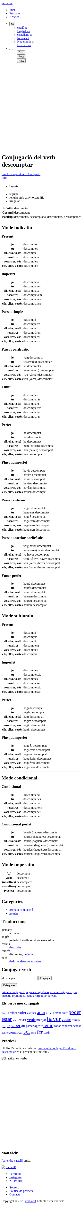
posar (33, 1032)
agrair (38, 1026)
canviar (31, 1012)
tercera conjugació (61, 992)
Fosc (21, 56)
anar (41, 1012)
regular (13, 913)
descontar (15, 947)
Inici (12, 9)
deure (5, 1032)
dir (23, 1026)
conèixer (67, 1026)
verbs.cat (7, 3)
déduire (28, 954)
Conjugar (45, 978)
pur (75, 992)
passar (30, 1026)
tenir (48, 1025)
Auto (21, 60)
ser (26, 1031)
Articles (14, 17)
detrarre (25, 961)
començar (15, 1032)
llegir (4, 1013)
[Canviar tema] (11, 49)
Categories (9, 985)
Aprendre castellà (12, 1160)
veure (66, 1019)
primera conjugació (21, 909)
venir (31, 1019)
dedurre (14, 961)
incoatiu (6, 995)
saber (16, 1025)
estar (7, 1019)
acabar (77, 1026)
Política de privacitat (21, 1191)
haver (54, 1018)
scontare (36, 961)
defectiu (52, 995)
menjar (41, 1020)
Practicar (14, 13)
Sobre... (14, 1187)
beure (65, 1012)
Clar (21, 52)
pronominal (19, 995)
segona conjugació (37, 992)
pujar (6, 1025)
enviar (22, 1019)
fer (40, 1032)
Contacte (14, 1194)
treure (49, 1013)
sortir (47, 1032)
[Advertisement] (42, 108)
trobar (57, 1026)
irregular (41, 995)
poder (75, 1012)
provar (57, 1012)
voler (22, 1012)
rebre (15, 1020)
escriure (76, 1019)
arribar (12, 1013)
